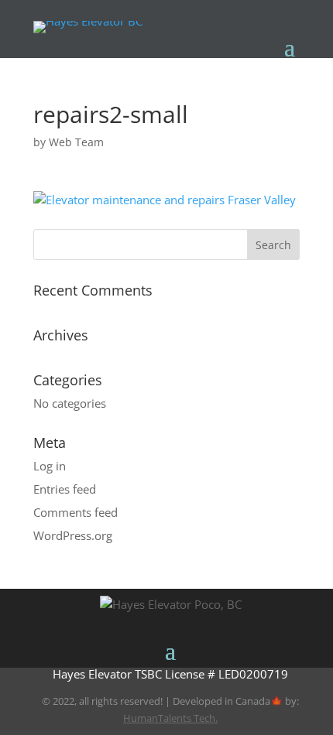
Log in (49, 465)
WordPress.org (72, 535)
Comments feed (75, 512)
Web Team (76, 142)
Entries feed (64, 489)
